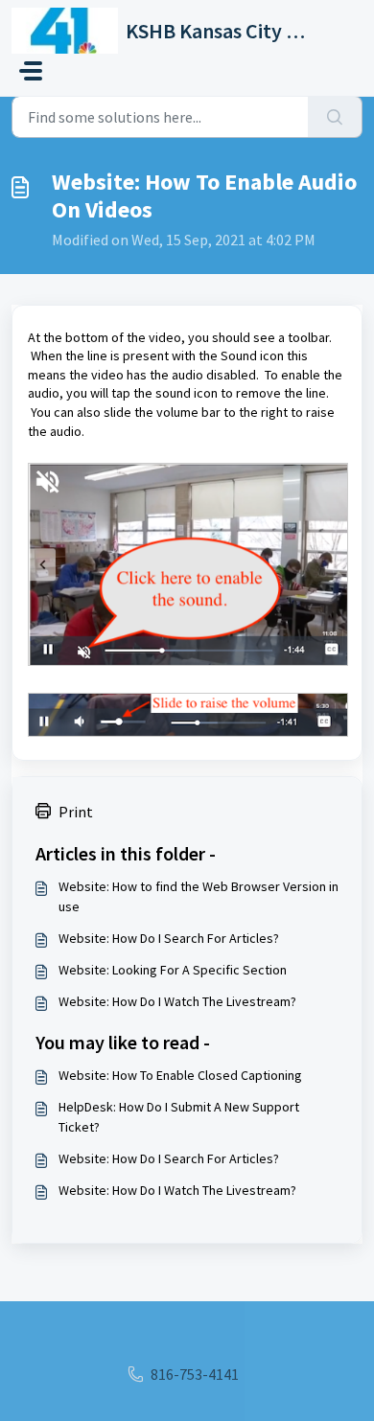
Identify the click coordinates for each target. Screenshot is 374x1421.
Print (75, 811)
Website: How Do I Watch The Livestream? (177, 1001)
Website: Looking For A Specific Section (172, 969)
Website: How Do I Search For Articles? (168, 938)
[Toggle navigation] (31, 71)
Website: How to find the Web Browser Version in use (198, 896)
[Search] (335, 117)
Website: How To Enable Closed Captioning (180, 1075)
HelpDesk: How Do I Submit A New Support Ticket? (178, 1116)
